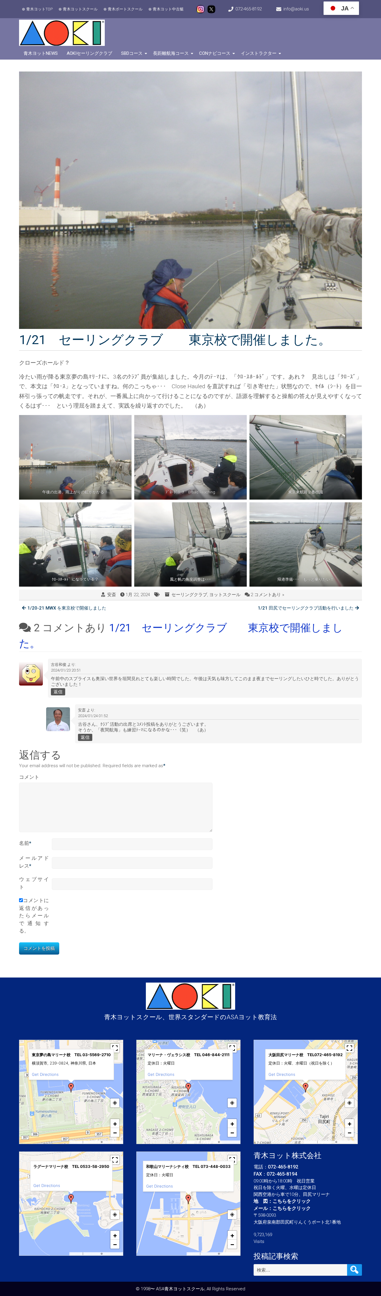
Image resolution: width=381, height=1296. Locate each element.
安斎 (111, 594)
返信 (58, 691)
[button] (71, 1088)
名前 (25, 843)
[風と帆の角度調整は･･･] (190, 544)
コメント (29, 777)
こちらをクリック (292, 1201)
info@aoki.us (296, 9)
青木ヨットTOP (39, 9)
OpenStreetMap (112, 1141)
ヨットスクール (225, 594)
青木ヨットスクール (80, 9)
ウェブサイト (34, 883)
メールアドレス (34, 862)
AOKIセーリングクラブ (89, 53)
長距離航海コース (171, 53)
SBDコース (132, 53)
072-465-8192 (248, 9)
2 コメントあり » (267, 594)
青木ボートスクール (125, 9)
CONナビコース (214, 53)
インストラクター (259, 53)
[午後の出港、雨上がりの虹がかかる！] (75, 457)
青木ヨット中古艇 (168, 9)
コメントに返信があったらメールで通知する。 (34, 915)
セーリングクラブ (189, 594)
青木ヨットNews (41, 53)
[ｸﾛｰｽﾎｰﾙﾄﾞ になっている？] (75, 544)
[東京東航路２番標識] (305, 457)
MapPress (76, 1141)
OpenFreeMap (92, 1141)
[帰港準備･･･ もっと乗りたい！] (305, 544)
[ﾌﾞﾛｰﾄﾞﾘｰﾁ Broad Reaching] (190, 457)
